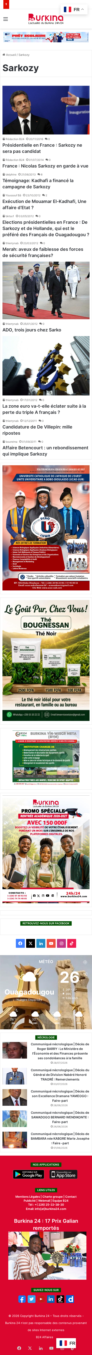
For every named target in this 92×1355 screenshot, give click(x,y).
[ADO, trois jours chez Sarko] (46, 290)
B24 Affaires (44, 1337)
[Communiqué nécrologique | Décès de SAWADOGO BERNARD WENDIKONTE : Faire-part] (14, 1118)
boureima (11, 441)
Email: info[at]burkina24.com (46, 1209)
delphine (11, 174)
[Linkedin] (51, 1302)
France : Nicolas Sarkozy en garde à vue (45, 166)
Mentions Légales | (28, 1196)
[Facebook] (22, 1302)
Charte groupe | (53, 1196)
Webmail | (45, 1200)
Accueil (10, 54)
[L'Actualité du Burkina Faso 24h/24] (46, 18)
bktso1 (10, 216)
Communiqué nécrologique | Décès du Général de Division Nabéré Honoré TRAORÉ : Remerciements (60, 1074)
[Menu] (5, 20)
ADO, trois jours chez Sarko (31, 330)
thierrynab (12, 243)
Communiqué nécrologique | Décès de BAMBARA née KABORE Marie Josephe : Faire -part (60, 1138)
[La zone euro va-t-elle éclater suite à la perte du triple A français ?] (46, 365)
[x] (32, 1302)
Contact (71, 1196)
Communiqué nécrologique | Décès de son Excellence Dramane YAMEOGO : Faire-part (60, 1095)
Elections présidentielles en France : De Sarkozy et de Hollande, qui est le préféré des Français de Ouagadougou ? (45, 228)
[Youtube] (41, 1302)
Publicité (30, 1200)
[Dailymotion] (70, 1302)
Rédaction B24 (15, 139)
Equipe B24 (60, 1200)
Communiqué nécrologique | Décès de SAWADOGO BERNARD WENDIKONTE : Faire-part (60, 1117)
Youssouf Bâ (13, 195)
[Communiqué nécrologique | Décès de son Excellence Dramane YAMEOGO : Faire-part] (14, 1097)
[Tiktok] (60, 1302)
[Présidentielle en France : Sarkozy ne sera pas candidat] (46, 110)
